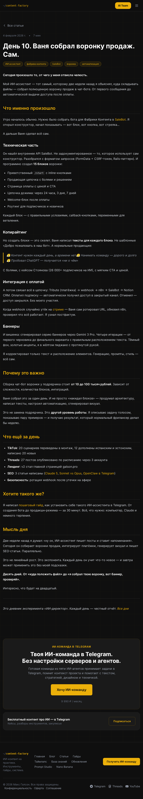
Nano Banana (64, 766)
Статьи (64, 756)
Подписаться (122, 721)
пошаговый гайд (31, 505)
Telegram (99, 786)
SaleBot (120, 119)
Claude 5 (51, 473)
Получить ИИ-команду (121, 761)
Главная (39, 756)
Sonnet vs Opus (70, 473)
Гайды (77, 756)
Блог (52, 756)
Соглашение (53, 788)
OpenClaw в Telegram (98, 473)
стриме (58, 309)
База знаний (59, 761)
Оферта (39, 788)
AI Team (123, 5)
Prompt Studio (43, 766)
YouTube (135, 786)
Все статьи (15, 25)
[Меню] (136, 5)
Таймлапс (40, 761)
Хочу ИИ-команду (71, 690)
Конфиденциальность (18, 788)
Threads (117, 786)
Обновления (79, 761)
